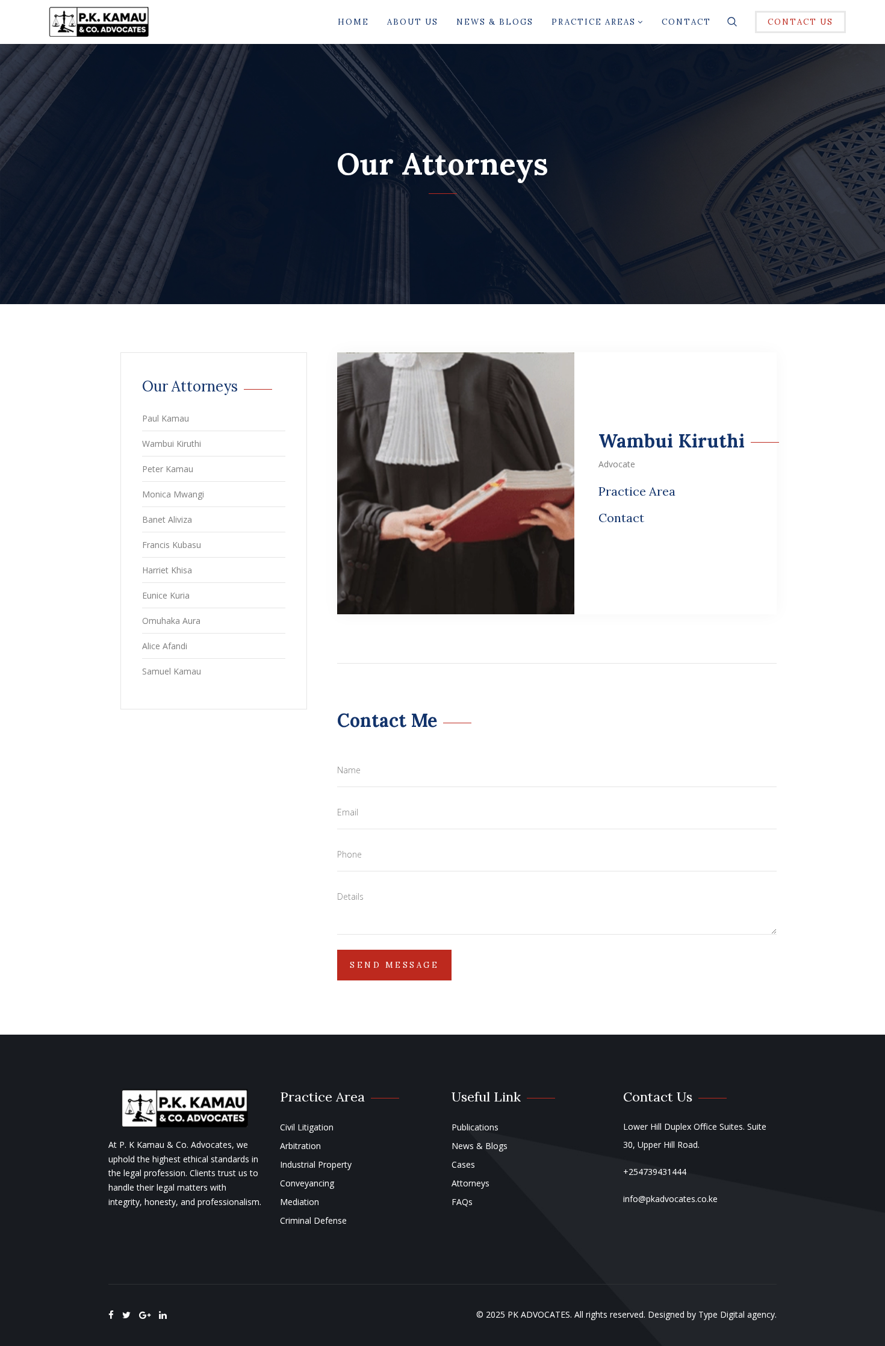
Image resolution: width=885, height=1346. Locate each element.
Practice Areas (593, 22)
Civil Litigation (307, 1127)
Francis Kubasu (171, 544)
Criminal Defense (313, 1220)
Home (353, 22)
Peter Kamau (167, 469)
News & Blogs (494, 22)
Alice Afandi (164, 646)
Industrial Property (316, 1164)
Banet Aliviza (167, 519)
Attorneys (470, 1183)
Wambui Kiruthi (171, 443)
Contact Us (800, 22)
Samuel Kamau (171, 671)
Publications (475, 1127)
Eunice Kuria (166, 595)
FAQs (462, 1201)
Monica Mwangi (173, 494)
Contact (686, 22)
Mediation (299, 1201)
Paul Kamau (165, 418)
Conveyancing (307, 1183)
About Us (412, 22)
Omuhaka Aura (171, 620)
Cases (463, 1164)
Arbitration (300, 1145)
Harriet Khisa (167, 570)
